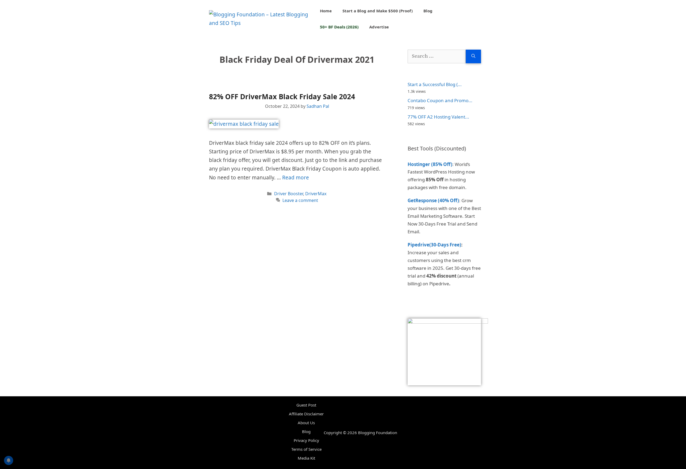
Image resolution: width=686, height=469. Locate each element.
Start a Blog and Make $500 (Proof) (377, 10)
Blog (428, 10)
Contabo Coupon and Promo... (440, 100)
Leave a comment (300, 200)
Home (326, 10)
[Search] (473, 56)
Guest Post (306, 405)
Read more (295, 177)
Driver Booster (288, 194)
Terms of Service (306, 449)
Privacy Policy (306, 440)
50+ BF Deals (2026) (339, 26)
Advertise (379, 26)
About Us (306, 422)
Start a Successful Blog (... (435, 84)
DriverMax (316, 194)
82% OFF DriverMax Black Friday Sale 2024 (282, 96)
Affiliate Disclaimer (306, 413)
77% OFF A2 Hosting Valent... (438, 117)
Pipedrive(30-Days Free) (434, 245)
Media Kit (306, 458)
